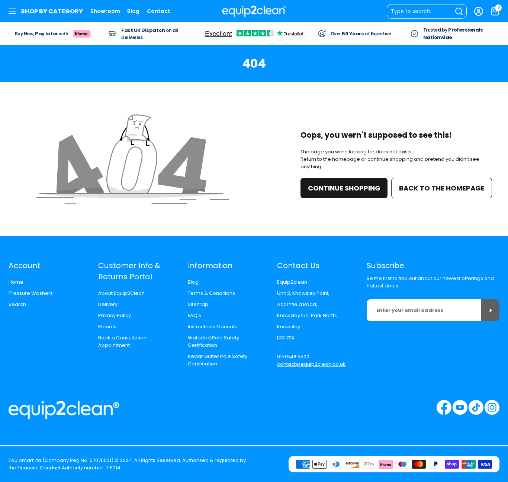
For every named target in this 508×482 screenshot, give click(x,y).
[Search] (427, 11)
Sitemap (198, 304)
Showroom (105, 11)
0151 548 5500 (293, 356)
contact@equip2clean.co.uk (311, 364)
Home (16, 282)
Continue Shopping (344, 188)
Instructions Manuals (212, 326)
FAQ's (194, 315)
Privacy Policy (114, 315)
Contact (158, 11)
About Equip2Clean (121, 293)
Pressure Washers (31, 293)
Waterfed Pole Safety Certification (213, 341)
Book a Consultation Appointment (122, 341)
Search (17, 304)
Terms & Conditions (211, 293)
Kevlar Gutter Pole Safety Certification (217, 360)
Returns (107, 326)
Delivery (108, 304)
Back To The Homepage (442, 188)
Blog (133, 11)
